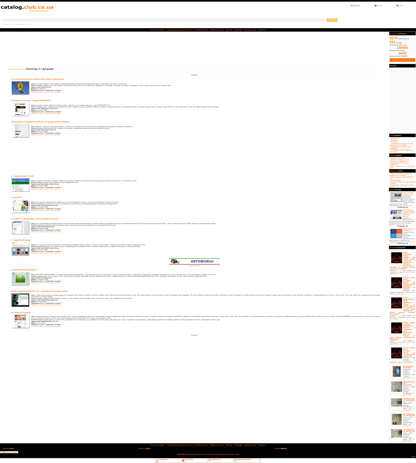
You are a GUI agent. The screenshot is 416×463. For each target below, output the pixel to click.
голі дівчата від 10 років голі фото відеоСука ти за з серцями (401, 144)
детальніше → (394, 273)
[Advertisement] (68, 50)
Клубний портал (194, 266)
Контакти (261, 30)
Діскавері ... (395, 148)
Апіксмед (394, 164)
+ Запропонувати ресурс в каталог (402, 60)
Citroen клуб (189, 459)
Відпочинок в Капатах (244, 459)
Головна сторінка (157, 30)
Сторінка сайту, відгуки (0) (51, 92)
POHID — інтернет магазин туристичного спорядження (399, 160)
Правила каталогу (217, 30)
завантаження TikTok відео (400, 163)
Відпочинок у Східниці (398, 158)
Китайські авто (216, 459)
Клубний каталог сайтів (16, 69)
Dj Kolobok (394, 140)
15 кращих (238, 30)
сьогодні (250, 30)
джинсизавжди (396, 180)
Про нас (229, 30)
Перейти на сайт (36, 92)
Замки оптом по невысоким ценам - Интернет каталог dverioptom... (409, 212)
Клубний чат (163, 459)
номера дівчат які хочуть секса (401, 147)
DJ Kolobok (394, 138)
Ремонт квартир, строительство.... (408, 193)
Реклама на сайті (201, 30)
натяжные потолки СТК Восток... (409, 229)
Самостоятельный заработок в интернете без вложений (400, 174)
